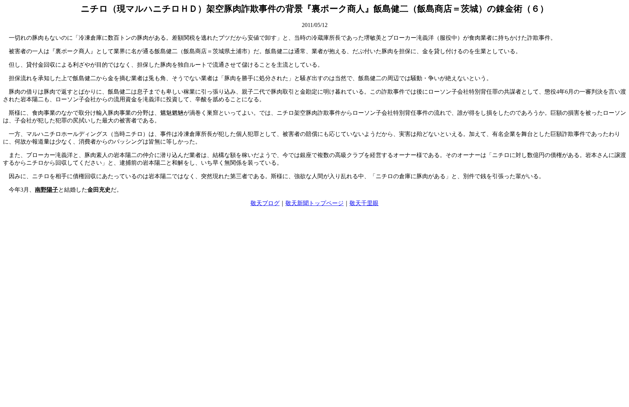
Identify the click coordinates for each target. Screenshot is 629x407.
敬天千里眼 (364, 203)
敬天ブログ (265, 203)
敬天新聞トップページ (314, 203)
